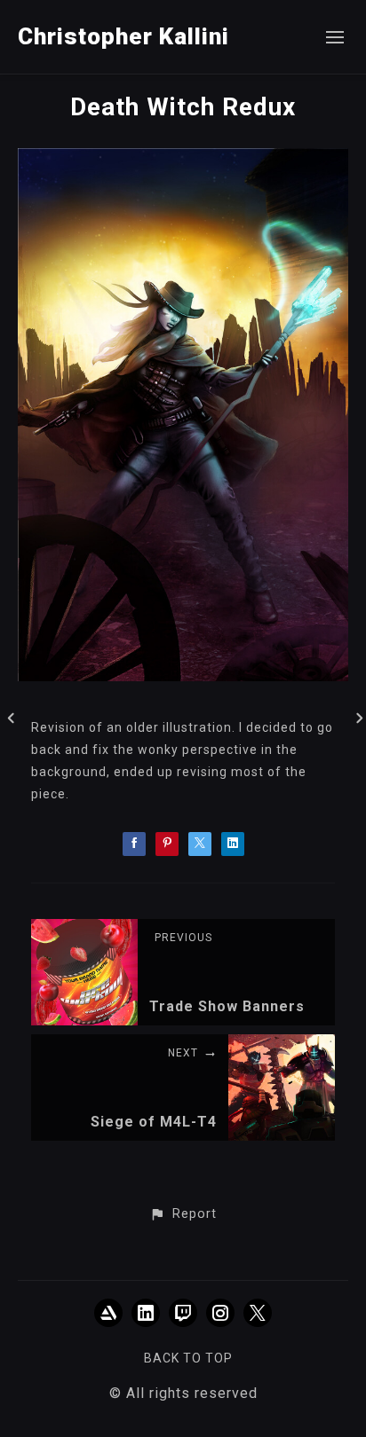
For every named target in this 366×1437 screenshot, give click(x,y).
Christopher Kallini (123, 36)
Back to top (188, 1358)
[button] (182, 1214)
